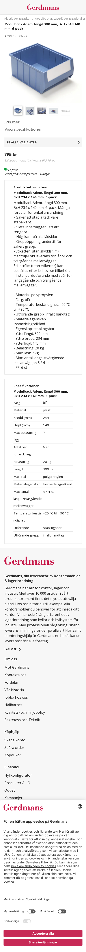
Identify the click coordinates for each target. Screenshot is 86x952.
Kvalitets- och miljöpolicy (24, 712)
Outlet (9, 790)
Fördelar (11, 682)
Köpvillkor (12, 755)
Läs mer (12, 122)
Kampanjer (13, 797)
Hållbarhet (13, 704)
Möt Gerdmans (16, 667)
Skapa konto (14, 740)
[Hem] (43, 7)
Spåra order (14, 747)
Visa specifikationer (23, 129)
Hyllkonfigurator (18, 775)
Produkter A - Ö (17, 782)
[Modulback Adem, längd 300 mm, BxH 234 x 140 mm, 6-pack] (43, 71)
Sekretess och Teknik (22, 719)
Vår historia (14, 689)
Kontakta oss (15, 674)
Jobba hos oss (16, 697)
